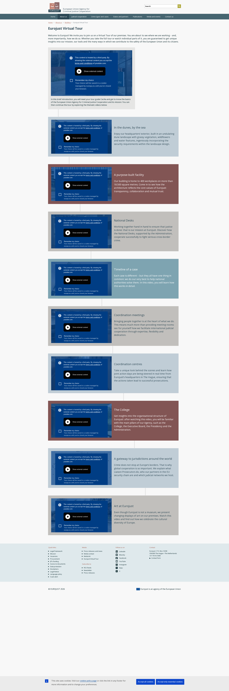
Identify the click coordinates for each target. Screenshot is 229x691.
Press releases (89, 573)
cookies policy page (88, 681)
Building (67, 22)
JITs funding (54, 561)
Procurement (55, 559)
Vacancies (54, 556)
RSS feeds (87, 568)
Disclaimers (54, 569)
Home (53, 16)
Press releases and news (93, 551)
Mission (53, 554)
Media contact (89, 554)
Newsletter (88, 570)
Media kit (87, 556)
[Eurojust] (54, 7)
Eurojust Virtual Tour (91, 559)
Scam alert (54, 577)
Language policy (56, 574)
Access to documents (57, 564)
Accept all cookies (145, 682)
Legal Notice (54, 572)
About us (58, 22)
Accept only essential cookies (170, 682)
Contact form (156, 558)
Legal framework (56, 551)
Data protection (55, 566)
